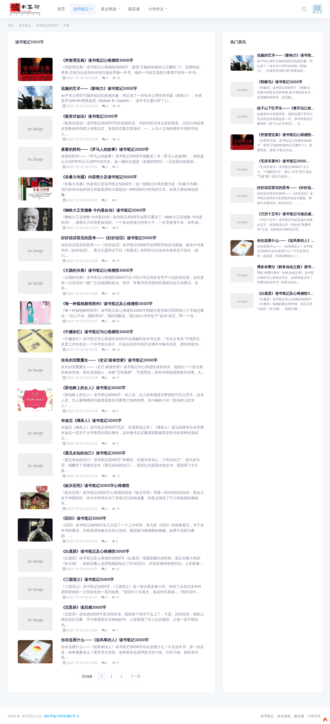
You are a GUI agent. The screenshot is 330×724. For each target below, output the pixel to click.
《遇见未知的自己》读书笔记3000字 (93, 453)
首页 (11, 25)
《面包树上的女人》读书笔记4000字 (93, 387)
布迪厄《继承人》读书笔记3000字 (91, 420)
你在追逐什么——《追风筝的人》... (285, 240)
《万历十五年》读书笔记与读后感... (285, 214)
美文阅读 (284, 716)
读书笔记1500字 (47, 25)
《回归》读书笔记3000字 (83, 518)
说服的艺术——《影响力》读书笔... (285, 55)
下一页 (135, 676)
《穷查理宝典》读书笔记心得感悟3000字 (97, 60)
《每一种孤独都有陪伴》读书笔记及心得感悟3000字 (107, 303)
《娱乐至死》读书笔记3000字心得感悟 (95, 485)
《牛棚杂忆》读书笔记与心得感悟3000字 (97, 331)
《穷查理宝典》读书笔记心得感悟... (285, 134)
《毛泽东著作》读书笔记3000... (283, 161)
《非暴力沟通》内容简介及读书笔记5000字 (99, 177)
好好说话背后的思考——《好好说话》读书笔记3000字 (108, 238)
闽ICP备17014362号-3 (61, 716)
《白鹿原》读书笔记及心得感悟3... (285, 293)
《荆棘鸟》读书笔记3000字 (279, 81)
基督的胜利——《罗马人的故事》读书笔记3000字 (105, 149)
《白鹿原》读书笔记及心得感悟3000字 (95, 551)
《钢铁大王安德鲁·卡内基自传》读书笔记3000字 (103, 210)
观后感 (299, 716)
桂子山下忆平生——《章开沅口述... (285, 108)
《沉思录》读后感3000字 (83, 607)
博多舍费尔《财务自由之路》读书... (285, 266)
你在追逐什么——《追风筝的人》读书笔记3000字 (105, 640)
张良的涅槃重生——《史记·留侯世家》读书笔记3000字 (109, 360)
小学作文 (314, 716)
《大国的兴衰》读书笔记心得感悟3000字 (97, 270)
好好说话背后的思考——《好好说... (285, 187)
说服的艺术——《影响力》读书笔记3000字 (99, 88)
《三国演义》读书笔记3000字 (87, 579)
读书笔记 (25, 25)
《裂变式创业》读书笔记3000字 (89, 116)
